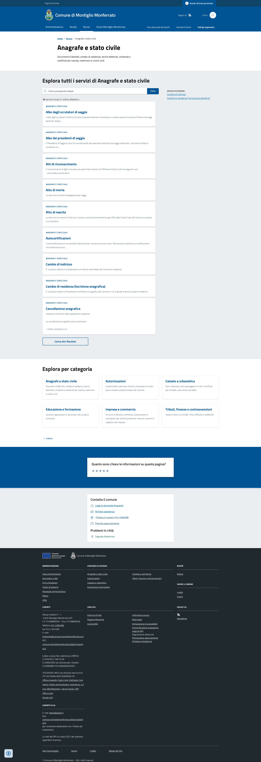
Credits (93, 750)
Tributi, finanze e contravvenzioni (147, 578)
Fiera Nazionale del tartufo (158, 27)
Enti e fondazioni (50, 582)
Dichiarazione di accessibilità (144, 623)
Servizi (86, 27)
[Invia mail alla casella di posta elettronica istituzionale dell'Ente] (63, 636)
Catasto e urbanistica (96, 582)
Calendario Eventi (183, 27)
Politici (45, 595)
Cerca (153, 91)
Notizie (180, 574)
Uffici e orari (47, 693)
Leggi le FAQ (137, 631)
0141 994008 (57, 625)
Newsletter (182, 618)
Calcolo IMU (92, 623)
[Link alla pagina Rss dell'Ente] (178, 614)
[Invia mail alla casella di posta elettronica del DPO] (56, 713)
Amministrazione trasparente (145, 627)
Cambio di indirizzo (176, 94)
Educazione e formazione (98, 587)
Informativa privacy (141, 615)
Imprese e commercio (141, 574)
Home (60, 38)
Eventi (180, 596)
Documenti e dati (50, 578)
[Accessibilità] (8, 753)
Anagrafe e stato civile (57, 106)
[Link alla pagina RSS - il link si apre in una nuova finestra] (190, 15)
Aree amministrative (51, 574)
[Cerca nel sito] (211, 15)
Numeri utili (47, 697)
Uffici (44, 600)
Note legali (137, 619)
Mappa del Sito (115, 750)
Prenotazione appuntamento (145, 638)
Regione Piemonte (52, 3)
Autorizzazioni (93, 578)
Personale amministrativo (54, 591)
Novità (73, 27)
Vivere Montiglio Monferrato (110, 27)
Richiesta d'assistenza (142, 641)
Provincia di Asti (94, 615)
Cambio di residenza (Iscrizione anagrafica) (188, 98)
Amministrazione (54, 27)
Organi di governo (50, 587)
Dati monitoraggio (50, 750)
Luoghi (180, 592)
